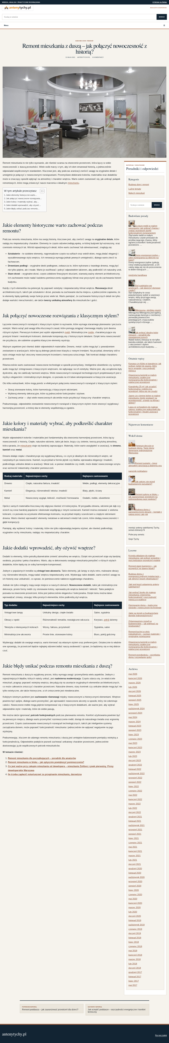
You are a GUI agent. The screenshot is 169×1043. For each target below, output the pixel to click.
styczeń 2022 (134, 812)
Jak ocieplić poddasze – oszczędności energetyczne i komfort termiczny (116, 1009)
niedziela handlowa (137, 275)
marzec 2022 (134, 804)
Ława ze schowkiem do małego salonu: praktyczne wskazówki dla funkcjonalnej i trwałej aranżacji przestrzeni (144, 410)
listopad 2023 (134, 726)
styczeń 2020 (134, 916)
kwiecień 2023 (135, 747)
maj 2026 (132, 674)
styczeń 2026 (134, 691)
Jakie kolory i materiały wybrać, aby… (22, 202)
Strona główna (159, 2)
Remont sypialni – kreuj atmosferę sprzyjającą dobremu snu (145, 464)
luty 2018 (132, 964)
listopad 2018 (134, 938)
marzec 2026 (134, 683)
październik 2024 (136, 709)
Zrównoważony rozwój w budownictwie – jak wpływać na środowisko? (143, 623)
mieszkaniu (73, 183)
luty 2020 (132, 912)
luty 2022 (132, 808)
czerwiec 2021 (135, 843)
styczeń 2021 (134, 864)
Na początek (161, 1035)
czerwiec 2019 (135, 929)
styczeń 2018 (134, 968)
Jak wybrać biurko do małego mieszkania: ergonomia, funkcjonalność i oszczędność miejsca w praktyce (142, 596)
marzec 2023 (134, 752)
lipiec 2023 (133, 735)
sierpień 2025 (134, 700)
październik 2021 (136, 825)
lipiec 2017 (133, 981)
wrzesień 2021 (135, 830)
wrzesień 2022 (135, 778)
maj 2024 (132, 717)
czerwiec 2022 (135, 791)
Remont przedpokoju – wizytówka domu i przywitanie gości (144, 656)
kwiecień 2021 (135, 851)
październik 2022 (136, 773)
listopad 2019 (134, 920)
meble (91, 332)
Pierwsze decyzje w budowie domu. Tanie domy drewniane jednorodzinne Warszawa (141, 449)
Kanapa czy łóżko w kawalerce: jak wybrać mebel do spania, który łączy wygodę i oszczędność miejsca (144, 367)
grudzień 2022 (135, 765)
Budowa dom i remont (84, 41)
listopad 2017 (134, 977)
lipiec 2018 (133, 942)
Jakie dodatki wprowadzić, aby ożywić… (23, 205)
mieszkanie (26, 445)
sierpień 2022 (134, 782)
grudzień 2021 (135, 817)
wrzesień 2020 (135, 881)
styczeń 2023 (134, 760)
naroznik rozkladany (137, 471)
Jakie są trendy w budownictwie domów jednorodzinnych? (143, 614)
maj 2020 (132, 899)
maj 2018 (132, 951)
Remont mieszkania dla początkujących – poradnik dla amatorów (42, 758)
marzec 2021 (134, 856)
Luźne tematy (134, 189)
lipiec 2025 (133, 704)
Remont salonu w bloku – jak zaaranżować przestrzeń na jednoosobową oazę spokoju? (143, 496)
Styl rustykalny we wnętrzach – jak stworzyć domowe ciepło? (144, 288)
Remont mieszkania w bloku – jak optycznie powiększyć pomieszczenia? (46, 762)
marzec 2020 (134, 907)
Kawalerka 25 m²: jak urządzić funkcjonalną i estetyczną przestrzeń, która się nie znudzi (142, 388)
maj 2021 (132, 847)
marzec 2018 (134, 959)
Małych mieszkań (136, 193)
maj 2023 (132, 743)
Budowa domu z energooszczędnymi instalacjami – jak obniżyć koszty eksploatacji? (144, 576)
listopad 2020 (134, 873)
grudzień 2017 (135, 972)
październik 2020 (136, 877)
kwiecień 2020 (135, 903)
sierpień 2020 (134, 886)
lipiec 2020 (133, 890)
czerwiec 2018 (135, 946)
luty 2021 (132, 860)
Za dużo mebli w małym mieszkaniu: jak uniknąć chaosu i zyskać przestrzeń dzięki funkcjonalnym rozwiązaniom (143, 229)
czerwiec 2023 (135, 739)
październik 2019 (136, 925)
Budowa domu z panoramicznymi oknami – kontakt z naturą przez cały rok (145, 512)
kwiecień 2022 (135, 799)
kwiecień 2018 (135, 955)
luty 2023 (132, 756)
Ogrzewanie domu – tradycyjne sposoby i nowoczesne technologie (144, 606)
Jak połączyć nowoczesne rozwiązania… (24, 198)
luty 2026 (132, 687)
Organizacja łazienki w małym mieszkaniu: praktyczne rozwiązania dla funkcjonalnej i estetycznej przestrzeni (142, 378)
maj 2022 (132, 795)
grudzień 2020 (135, 868)
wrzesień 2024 (135, 713)
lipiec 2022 (133, 786)
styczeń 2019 (134, 933)
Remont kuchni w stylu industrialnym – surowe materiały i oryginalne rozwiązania (144, 634)
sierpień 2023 (134, 730)
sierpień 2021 (134, 834)
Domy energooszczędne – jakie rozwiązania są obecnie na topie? (144, 257)
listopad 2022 (134, 769)
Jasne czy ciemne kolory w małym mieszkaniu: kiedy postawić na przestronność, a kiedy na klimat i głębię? (144, 399)
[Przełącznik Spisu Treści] (41, 191)
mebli (67, 332)
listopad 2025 (134, 696)
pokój (106, 620)
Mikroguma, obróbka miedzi (148, 310)
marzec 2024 (134, 722)
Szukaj (162, 17)
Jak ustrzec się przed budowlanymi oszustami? (141, 483)
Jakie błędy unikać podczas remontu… (23, 208)
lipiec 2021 (133, 838)
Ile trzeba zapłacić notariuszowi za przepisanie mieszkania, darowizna (45, 774)
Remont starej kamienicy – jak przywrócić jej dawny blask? (142, 567)
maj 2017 (132, 985)
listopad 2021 (134, 821)
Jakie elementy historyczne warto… (21, 195)
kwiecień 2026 (135, 678)
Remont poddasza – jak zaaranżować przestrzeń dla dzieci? (50, 1008)
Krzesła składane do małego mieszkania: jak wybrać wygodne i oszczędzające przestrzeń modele (144, 558)
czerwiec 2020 (135, 894)
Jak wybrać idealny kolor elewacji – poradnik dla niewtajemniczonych (143, 335)
